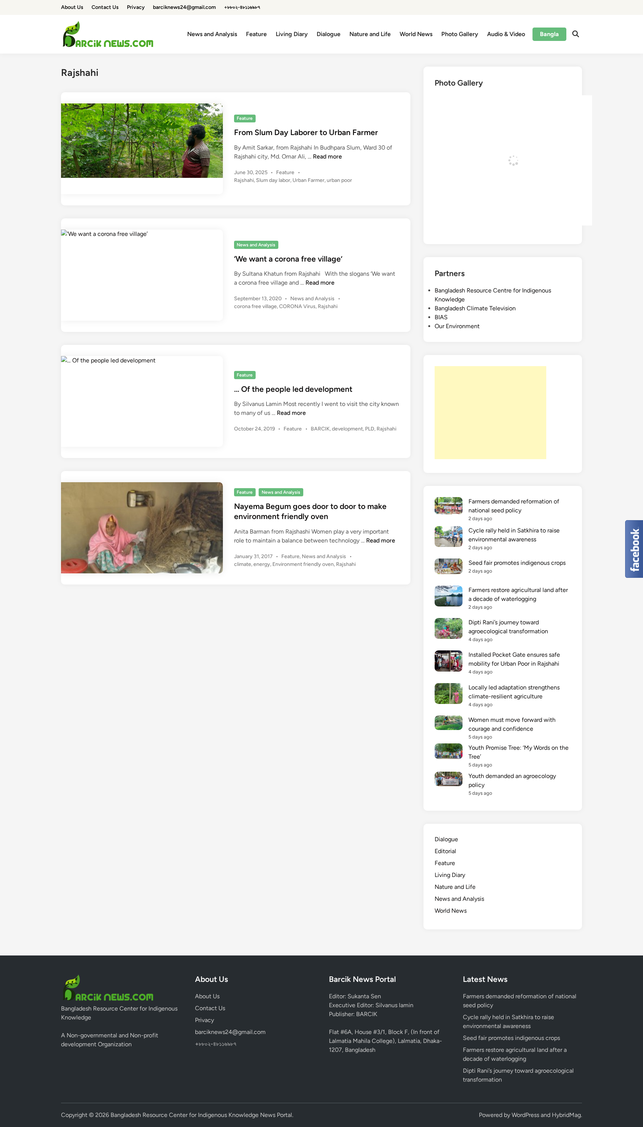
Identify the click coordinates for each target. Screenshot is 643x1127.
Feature (256, 34)
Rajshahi (244, 180)
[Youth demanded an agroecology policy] (449, 780)
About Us (72, 7)
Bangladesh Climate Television (475, 308)
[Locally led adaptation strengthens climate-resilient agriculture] (449, 695)
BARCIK (320, 429)
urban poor (339, 180)
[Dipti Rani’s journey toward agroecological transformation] (449, 629)
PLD (369, 429)
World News (416, 34)
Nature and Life (370, 34)
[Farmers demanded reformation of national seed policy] (449, 507)
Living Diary (292, 34)
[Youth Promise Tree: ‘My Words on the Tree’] (449, 752)
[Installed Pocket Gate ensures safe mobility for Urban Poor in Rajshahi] (449, 662)
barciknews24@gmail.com (184, 7)
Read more (327, 156)
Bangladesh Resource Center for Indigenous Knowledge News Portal (201, 1114)
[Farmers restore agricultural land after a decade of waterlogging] (449, 597)
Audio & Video (506, 34)
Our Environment (457, 326)
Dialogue (328, 34)
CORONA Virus (297, 306)
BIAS (441, 317)
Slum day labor (273, 180)
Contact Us (105, 7)
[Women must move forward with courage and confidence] (449, 724)
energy (261, 564)
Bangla (549, 34)
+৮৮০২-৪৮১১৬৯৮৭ (242, 7)
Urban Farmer (308, 180)
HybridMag (566, 1114)
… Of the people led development (293, 389)
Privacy (136, 7)
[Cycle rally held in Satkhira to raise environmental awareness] (449, 538)
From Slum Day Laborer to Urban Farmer (306, 132)
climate (242, 564)
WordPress (525, 1114)
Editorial (445, 851)
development (347, 429)
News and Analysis (212, 34)
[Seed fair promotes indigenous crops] (449, 567)
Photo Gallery (459, 34)
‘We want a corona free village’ (288, 258)
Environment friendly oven (303, 564)
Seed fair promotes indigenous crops (517, 562)
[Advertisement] (490, 412)
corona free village (255, 306)
